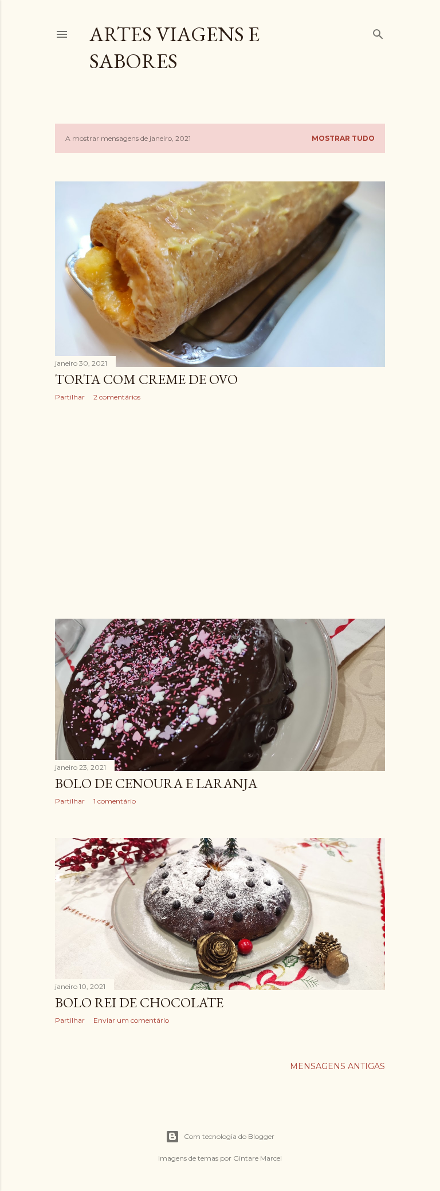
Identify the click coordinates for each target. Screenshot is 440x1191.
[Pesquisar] (378, 32)
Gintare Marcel (257, 1158)
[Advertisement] (220, 510)
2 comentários (116, 397)
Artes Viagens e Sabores (174, 47)
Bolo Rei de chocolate (139, 1002)
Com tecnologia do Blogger (229, 1136)
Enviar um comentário (131, 1020)
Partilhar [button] (70, 397)
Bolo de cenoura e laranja (156, 783)
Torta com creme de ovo (146, 379)
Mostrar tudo (343, 138)
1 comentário (114, 801)
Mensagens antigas (337, 1066)
